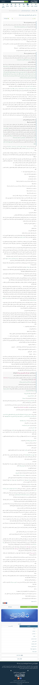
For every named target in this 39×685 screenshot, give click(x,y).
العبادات (34, 628)
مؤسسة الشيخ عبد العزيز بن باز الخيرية (19, 680)
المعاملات (33, 631)
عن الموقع (19, 658)
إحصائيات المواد (19, 655)
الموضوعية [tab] (10, 626)
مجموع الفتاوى (29, 606)
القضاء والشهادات (34, 644)
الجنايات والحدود (34, 639)
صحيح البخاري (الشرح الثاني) (25, 10)
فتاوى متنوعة (34, 651)
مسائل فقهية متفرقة (33, 649)
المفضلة (3, 1)
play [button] (12, 19)
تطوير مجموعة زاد (19, 683)
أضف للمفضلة (33, 601)
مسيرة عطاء (10, 606)
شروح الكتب (33, 10)
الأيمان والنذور (34, 641)
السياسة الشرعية (34, 646)
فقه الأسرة (33, 633)
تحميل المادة (6, 18)
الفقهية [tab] (28, 626)
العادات (34, 636)
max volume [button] (35, 19)
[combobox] (18, 1)
